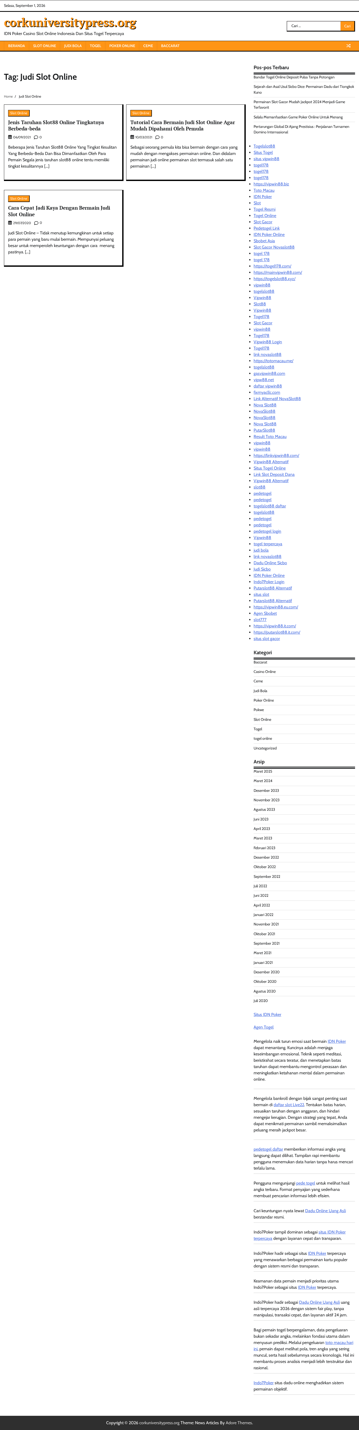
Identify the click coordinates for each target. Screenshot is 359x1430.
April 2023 (262, 828)
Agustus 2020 (265, 991)
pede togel (305, 1183)
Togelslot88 (264, 146)
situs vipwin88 (266, 158)
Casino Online (265, 671)
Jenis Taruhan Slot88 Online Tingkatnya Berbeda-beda (56, 125)
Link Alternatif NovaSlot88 (277, 398)
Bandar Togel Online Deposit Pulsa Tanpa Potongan (294, 77)
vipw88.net (264, 379)
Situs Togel (263, 152)
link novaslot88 (267, 354)
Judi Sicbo (262, 569)
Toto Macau (264, 190)
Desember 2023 (266, 790)
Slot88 (260, 303)
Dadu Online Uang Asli (325, 1210)
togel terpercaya (268, 543)
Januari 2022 (263, 914)
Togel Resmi (264, 209)
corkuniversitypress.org (70, 22)
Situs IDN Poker (267, 1014)
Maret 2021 (262, 952)
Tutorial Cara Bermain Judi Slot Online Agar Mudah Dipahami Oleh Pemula (182, 125)
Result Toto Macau (270, 436)
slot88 (259, 487)
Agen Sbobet (265, 613)
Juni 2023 (261, 819)
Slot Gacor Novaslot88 (274, 247)
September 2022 (267, 876)
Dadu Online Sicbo (270, 562)
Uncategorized (265, 748)
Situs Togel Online (270, 468)
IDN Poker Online (269, 234)
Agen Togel (264, 1027)
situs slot (261, 594)
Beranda (16, 45)
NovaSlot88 (264, 411)
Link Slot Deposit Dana (274, 474)
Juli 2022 (260, 886)
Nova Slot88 (265, 404)
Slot (257, 202)
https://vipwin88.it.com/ (275, 625)
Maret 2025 (263, 771)
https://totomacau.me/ (273, 360)
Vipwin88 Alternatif (271, 461)
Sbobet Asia (264, 240)
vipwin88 (262, 285)
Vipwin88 (262, 297)
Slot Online (44, 45)
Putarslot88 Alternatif (273, 588)
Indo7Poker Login (269, 581)
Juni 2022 (261, 895)
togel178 (261, 165)
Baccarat (170, 45)
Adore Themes (239, 1422)
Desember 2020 (267, 972)
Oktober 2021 (264, 933)
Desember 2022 (266, 857)
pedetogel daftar (268, 1149)
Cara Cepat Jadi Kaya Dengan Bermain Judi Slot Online (59, 211)
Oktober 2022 (265, 866)
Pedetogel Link (267, 228)
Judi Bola (73, 45)
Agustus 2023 (264, 809)
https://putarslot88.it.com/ (277, 632)
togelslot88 (264, 291)
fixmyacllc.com (267, 392)
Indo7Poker (264, 1382)
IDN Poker (263, 196)
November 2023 (267, 800)
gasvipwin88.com (269, 373)
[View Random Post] (348, 46)
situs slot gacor (267, 638)
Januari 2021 (263, 962)
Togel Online (265, 215)
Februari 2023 (264, 847)
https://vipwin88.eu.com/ (276, 607)
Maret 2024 (263, 780)
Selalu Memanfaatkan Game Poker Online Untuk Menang (298, 117)
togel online (263, 738)
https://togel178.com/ (272, 266)
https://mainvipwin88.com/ (278, 272)
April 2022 (262, 905)
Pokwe (259, 709)
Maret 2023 (263, 838)
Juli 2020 (261, 1000)
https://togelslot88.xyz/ (274, 278)
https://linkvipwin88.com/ (276, 455)
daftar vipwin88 (268, 386)
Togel (95, 45)
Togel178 (261, 316)
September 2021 (267, 943)
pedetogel (262, 493)
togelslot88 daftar (270, 505)
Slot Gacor (263, 221)
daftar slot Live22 (289, 1104)
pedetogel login (267, 531)
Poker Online (122, 45)
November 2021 (266, 924)
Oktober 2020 (265, 981)
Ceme (148, 45)
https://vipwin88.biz (271, 184)
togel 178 (262, 253)
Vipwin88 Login (268, 341)
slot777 (260, 619)
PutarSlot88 (264, 430)
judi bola (261, 550)
